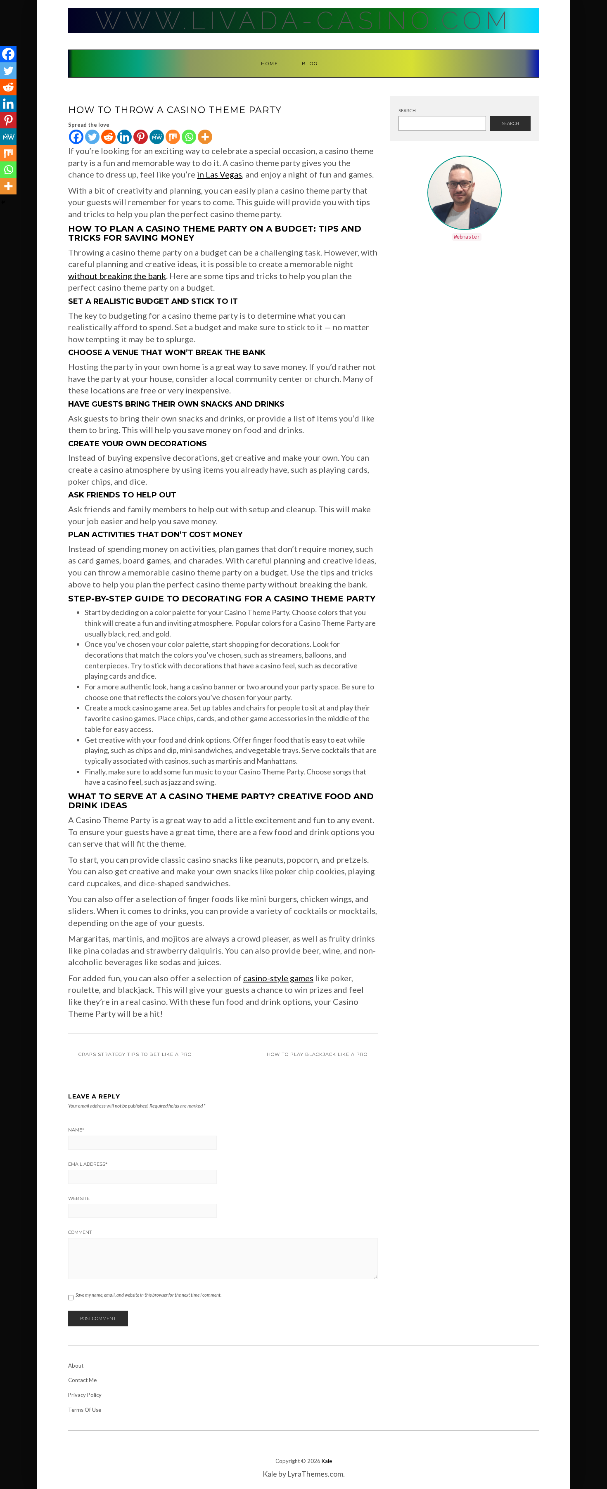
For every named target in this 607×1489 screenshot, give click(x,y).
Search (407, 110)
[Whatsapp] (189, 137)
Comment (80, 1232)
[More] (205, 137)
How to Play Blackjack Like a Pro (317, 1054)
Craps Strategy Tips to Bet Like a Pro (135, 1054)
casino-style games (278, 978)
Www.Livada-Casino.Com (303, 20)
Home (269, 63)
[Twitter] (92, 137)
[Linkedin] (124, 137)
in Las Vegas (219, 174)
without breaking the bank (117, 276)
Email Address (87, 1164)
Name (76, 1130)
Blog (310, 63)
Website (79, 1198)
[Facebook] (76, 137)
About (75, 1365)
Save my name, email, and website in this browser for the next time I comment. (148, 1294)
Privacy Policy (85, 1395)
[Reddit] (108, 137)
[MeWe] (156, 137)
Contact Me (82, 1380)
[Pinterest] (140, 137)
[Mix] (173, 137)
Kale (327, 1461)
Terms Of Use (84, 1409)
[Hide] (3, 202)
